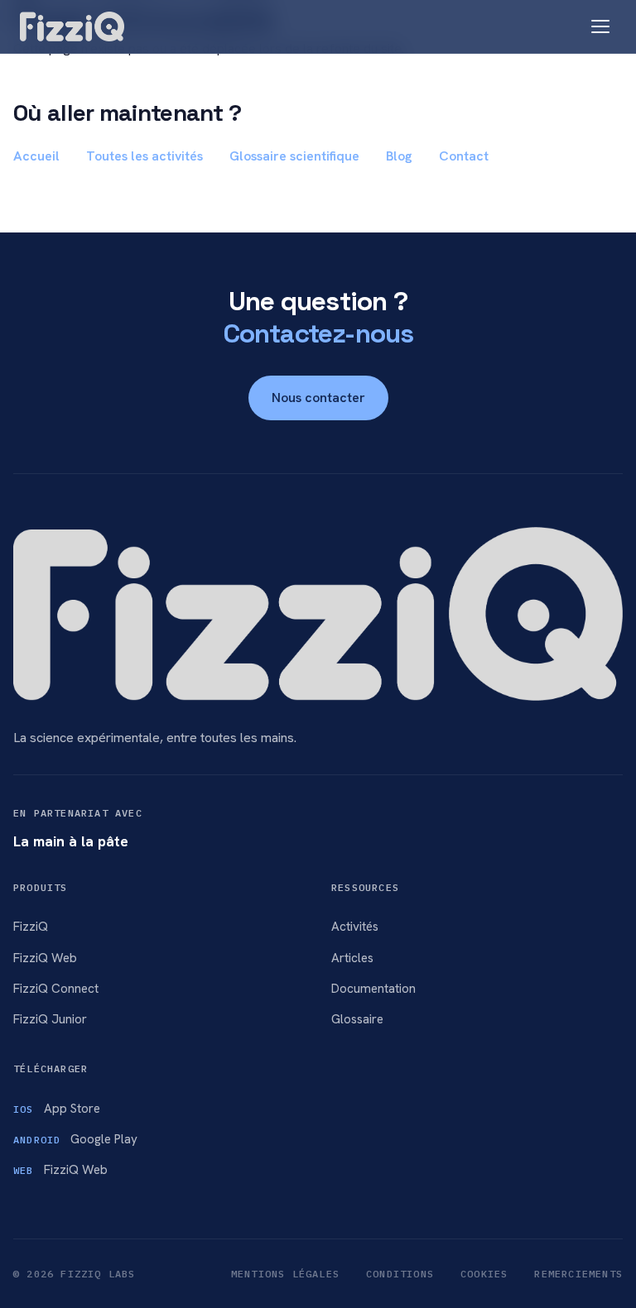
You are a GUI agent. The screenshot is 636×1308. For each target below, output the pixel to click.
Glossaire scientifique (294, 156)
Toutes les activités (144, 156)
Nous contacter (318, 397)
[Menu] (600, 26)
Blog (399, 156)
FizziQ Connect (56, 988)
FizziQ (30, 926)
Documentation (373, 988)
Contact (464, 156)
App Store (56, 1108)
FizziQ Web (45, 958)
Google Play (75, 1139)
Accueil (36, 156)
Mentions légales (285, 1273)
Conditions (400, 1273)
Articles (352, 958)
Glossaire (357, 1019)
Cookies (484, 1273)
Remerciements (578, 1273)
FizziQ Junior (50, 1019)
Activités (354, 926)
